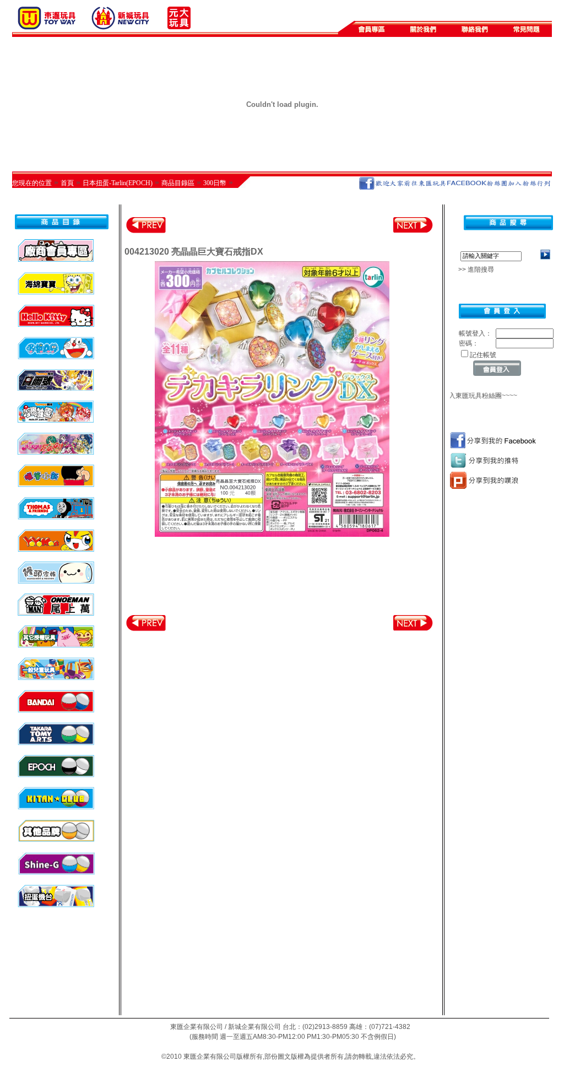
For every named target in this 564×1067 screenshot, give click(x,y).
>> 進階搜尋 (473, 269)
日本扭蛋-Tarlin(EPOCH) (118, 183)
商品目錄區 (177, 183)
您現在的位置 (32, 183)
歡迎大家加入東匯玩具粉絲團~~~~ (460, 396)
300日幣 (214, 183)
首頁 (67, 183)
